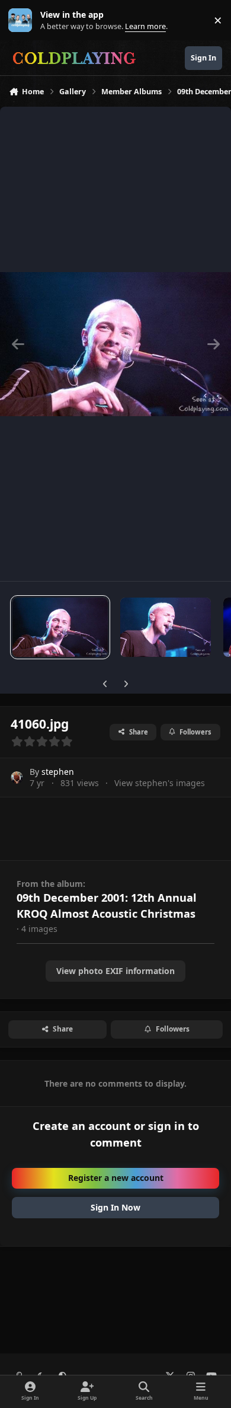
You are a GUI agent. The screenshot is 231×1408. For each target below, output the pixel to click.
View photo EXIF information (115, 970)
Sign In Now (115, 1207)
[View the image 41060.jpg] (60, 627)
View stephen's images (159, 782)
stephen (57, 771)
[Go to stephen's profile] (17, 777)
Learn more (23, 20)
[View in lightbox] (115, 344)
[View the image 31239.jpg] (165, 627)
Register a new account (115, 1177)
